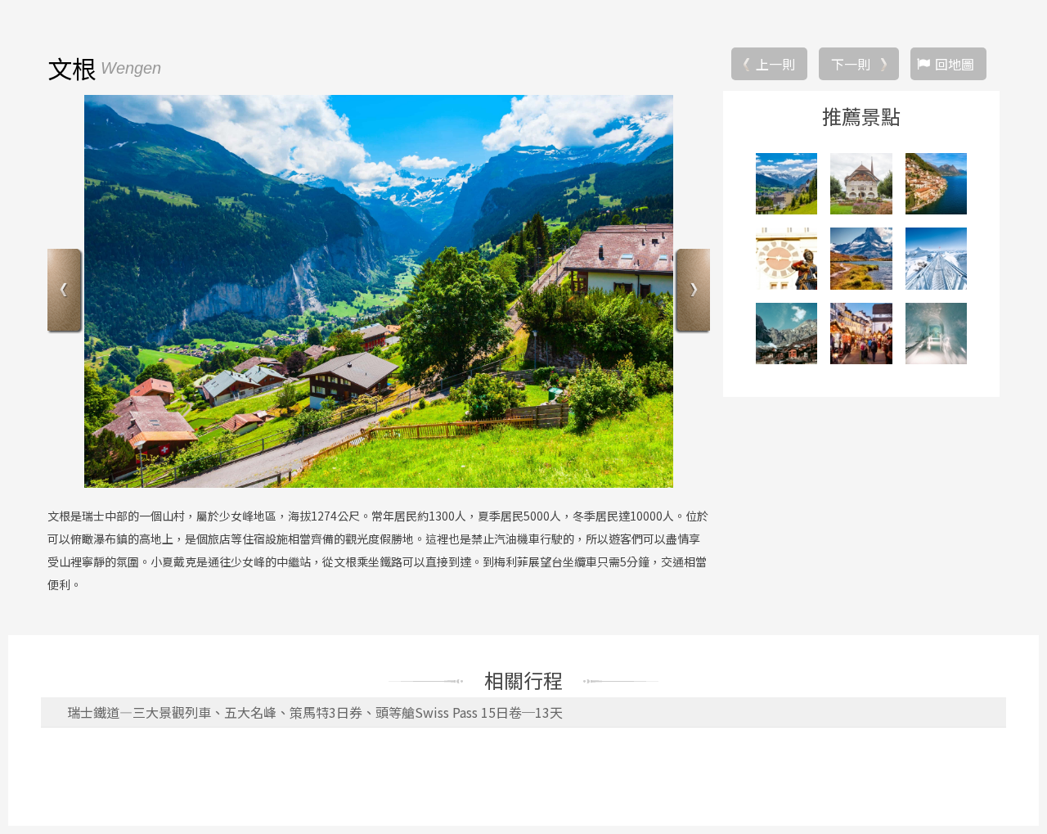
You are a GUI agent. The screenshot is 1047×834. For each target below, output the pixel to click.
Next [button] (691, 292)
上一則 (775, 64)
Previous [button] (65, 292)
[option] (378, 291)
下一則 (850, 64)
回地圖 (954, 64)
